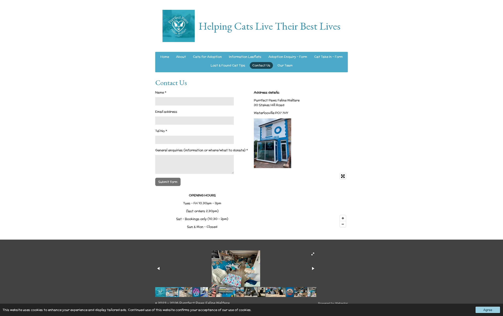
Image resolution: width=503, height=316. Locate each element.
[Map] (301, 200)
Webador (341, 303)
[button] (313, 254)
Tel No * (161, 131)
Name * (160, 92)
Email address (166, 111)
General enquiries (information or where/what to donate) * (201, 150)
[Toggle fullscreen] (343, 176)
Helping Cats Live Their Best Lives (270, 26)
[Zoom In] (343, 218)
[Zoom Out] (343, 224)
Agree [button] (487, 310)
